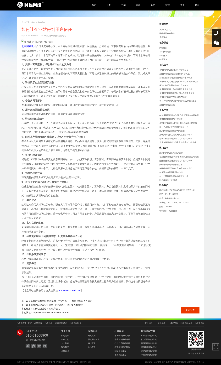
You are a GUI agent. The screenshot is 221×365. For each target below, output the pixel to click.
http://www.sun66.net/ (69, 290)
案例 (138, 5)
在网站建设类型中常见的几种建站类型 (175, 168)
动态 (153, 5)
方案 (123, 5)
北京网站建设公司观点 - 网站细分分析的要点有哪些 (57, 304)
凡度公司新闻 (165, 29)
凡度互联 (48, 323)
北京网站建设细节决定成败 (171, 119)
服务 (108, 5)
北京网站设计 (29, 46)
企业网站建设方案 (167, 105)
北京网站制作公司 (196, 362)
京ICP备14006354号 (58, 362)
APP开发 (163, 55)
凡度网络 (38, 323)
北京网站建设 (61, 323)
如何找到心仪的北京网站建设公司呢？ (175, 135)
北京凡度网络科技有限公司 (28, 362)
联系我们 (65, 347)
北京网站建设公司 (181, 362)
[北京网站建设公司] (45, 346)
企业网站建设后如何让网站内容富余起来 (176, 93)
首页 (94, 5)
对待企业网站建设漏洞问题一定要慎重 (175, 78)
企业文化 (65, 339)
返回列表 (190, 310)
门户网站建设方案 (149, 339)
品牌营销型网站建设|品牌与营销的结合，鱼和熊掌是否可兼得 (61, 301)
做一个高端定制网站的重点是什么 (173, 127)
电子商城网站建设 (122, 339)
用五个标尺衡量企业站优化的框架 (173, 85)
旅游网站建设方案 (149, 351)
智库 (167, 5)
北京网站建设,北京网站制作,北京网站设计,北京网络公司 (43, 5)
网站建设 (163, 48)
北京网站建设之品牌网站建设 (172, 131)
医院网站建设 (120, 351)
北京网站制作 (75, 323)
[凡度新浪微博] (28, 346)
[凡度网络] (33, 346)
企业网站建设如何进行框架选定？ (173, 70)
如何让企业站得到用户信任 (171, 172)
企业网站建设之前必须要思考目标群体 (175, 89)
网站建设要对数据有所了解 (171, 164)
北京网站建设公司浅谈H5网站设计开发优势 (178, 123)
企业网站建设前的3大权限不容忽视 (174, 74)
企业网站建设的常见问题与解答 (173, 97)
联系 (197, 5)
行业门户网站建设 (122, 343)
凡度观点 (41, 22)
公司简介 (65, 335)
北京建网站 (199, 323)
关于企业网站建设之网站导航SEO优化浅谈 (177, 101)
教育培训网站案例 (122, 347)
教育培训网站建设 (149, 347)
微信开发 (163, 59)
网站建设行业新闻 (167, 33)
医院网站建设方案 (149, 343)
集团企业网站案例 (122, 335)
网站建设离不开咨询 (168, 180)
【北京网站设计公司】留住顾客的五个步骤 (177, 142)
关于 (182, 5)
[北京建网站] (39, 346)
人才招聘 (65, 343)
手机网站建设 (165, 52)
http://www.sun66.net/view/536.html (51, 312)
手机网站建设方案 (149, 355)
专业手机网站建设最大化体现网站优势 (175, 138)
